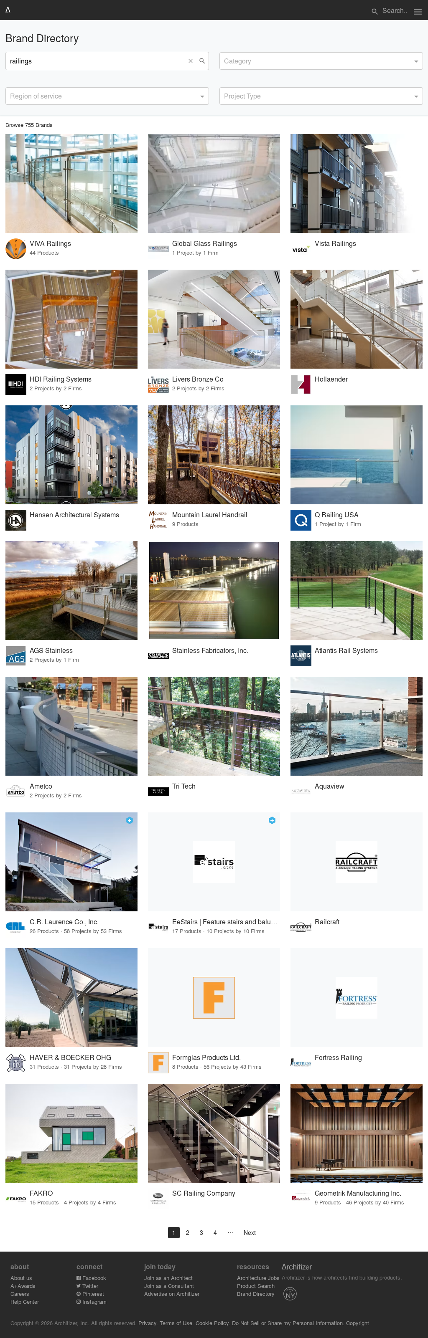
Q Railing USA (337, 514)
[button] (192, 61)
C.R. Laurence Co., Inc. (64, 921)
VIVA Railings (50, 243)
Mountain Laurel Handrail (209, 514)
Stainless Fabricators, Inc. (210, 650)
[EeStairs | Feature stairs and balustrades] (214, 861)
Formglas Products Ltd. (206, 1057)
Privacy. (148, 1323)
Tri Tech (184, 786)
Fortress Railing (338, 1057)
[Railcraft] (356, 861)
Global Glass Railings (204, 243)
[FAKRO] (71, 1133)
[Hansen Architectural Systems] (71, 454)
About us (21, 1278)
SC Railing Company (203, 1193)
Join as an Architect (168, 1278)
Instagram (94, 1301)
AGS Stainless (51, 650)
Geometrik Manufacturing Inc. (358, 1193)
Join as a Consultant (169, 1286)
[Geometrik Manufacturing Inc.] (356, 1133)
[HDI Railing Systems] (71, 319)
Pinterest (92, 1294)
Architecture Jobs (258, 1278)
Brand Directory (256, 1294)
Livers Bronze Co (198, 379)
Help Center (24, 1301)
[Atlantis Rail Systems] (356, 590)
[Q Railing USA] (356, 454)
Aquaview (329, 786)
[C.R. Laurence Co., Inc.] (71, 861)
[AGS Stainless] (71, 590)
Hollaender (331, 379)
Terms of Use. (177, 1323)
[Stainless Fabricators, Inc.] (214, 590)
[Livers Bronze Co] (214, 319)
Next (250, 1232)
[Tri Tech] (214, 726)
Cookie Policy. (213, 1323)
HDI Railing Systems (61, 379)
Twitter (89, 1286)
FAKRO (41, 1193)
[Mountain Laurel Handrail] (214, 454)
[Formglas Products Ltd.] (214, 997)
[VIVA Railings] (71, 183)
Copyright (357, 1323)
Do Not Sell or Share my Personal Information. (288, 1323)
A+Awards (23, 1286)
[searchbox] (226, 60)
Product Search (256, 1286)
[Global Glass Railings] (214, 183)
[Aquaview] (356, 726)
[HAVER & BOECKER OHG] (71, 997)
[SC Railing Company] (214, 1133)
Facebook (93, 1278)
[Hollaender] (356, 319)
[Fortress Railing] (356, 997)
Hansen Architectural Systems (74, 514)
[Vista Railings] (356, 183)
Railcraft (327, 921)
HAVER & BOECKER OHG (70, 1057)
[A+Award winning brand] (129, 820)
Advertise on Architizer (171, 1294)
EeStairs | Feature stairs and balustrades (226, 921)
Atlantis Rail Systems (346, 650)
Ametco (41, 786)
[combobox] (321, 61)
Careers (19, 1294)
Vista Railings (335, 243)
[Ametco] (71, 726)
